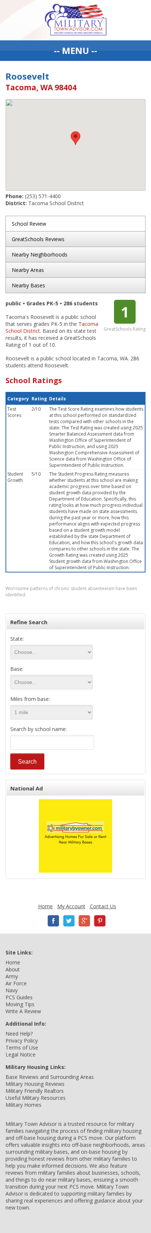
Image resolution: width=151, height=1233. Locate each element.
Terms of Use (21, 1047)
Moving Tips (19, 1004)
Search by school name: (38, 728)
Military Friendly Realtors (34, 1090)
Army (11, 976)
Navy (11, 990)
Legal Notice (20, 1054)
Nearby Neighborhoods (39, 254)
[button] (75, 138)
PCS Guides (19, 997)
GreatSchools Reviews (38, 239)
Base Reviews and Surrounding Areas (49, 1076)
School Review (29, 223)
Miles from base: (30, 698)
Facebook (53, 921)
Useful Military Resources (35, 1097)
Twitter (69, 921)
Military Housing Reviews (35, 1083)
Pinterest (100, 921)
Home (45, 906)
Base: (16, 668)
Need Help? (19, 1033)
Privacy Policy (21, 1040)
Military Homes (23, 1104)
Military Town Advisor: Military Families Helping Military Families (75, 20)
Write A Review (23, 1011)
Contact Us (103, 906)
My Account (71, 906)
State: (17, 638)
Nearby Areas (28, 269)
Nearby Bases (28, 285)
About (12, 969)
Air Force (16, 983)
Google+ (84, 921)
